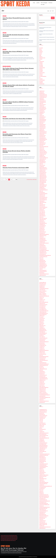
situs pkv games (8, 535)
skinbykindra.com (42, 260)
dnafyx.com (41, 123)
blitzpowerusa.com (42, 460)
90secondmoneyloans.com (43, 146)
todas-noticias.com (42, 424)
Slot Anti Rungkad (44, 2)
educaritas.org (41, 110)
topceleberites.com (42, 173)
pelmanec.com (41, 413)
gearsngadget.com (42, 161)
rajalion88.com (41, 99)
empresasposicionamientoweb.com (45, 255)
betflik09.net (41, 113)
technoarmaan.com (42, 254)
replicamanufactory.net (43, 168)
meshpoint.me (41, 439)
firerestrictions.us (42, 344)
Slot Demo (50, 2)
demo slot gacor (42, 72)
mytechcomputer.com (43, 271)
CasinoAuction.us (42, 372)
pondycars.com (41, 230)
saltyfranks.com (42, 318)
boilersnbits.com (42, 456)
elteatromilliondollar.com (43, 445)
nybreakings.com (42, 241)
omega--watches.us (42, 293)
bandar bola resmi (42, 57)
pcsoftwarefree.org (42, 120)
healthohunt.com (42, 194)
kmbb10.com (41, 468)
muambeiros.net (42, 346)
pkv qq (40, 49)
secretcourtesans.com (43, 94)
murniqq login (11, 539)
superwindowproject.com (43, 378)
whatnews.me (41, 209)
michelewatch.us (42, 292)
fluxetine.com (41, 367)
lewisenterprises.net (42, 119)
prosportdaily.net (42, 214)
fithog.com (41, 355)
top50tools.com (41, 315)
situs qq (40, 50)
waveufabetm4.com (42, 182)
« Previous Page (29, 179)
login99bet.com (41, 93)
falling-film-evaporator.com (43, 497)
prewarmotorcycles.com (43, 304)
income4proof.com (42, 109)
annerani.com (41, 319)
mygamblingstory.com (43, 409)
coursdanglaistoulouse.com (43, 288)
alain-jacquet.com (42, 436)
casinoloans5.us (42, 371)
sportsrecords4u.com (42, 172)
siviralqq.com (41, 493)
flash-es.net (41, 489)
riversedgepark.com (42, 102)
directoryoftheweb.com (43, 415)
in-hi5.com (41, 421)
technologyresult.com (43, 131)
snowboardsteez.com (42, 465)
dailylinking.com (42, 121)
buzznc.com (41, 257)
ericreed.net (41, 366)
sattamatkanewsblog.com (43, 503)
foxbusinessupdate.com (43, 483)
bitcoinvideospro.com (42, 434)
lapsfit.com (41, 163)
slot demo (41, 71)
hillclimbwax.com (42, 518)
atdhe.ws (40, 361)
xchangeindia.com (42, 245)
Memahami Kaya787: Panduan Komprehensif (46, 37)
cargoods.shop (41, 431)
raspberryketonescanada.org (44, 234)
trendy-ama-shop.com (43, 218)
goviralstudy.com (42, 383)
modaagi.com (41, 326)
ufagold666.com (42, 224)
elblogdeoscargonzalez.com (44, 350)
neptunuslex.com (42, 289)
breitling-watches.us (42, 294)
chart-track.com (42, 336)
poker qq (40, 56)
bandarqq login (41, 83)
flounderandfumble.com (43, 193)
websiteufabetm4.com (43, 184)
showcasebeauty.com (42, 309)
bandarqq (41, 62)
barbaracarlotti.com (42, 388)
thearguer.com (41, 473)
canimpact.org (41, 382)
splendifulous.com (42, 171)
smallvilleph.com (42, 328)
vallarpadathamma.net (43, 447)
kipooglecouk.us (42, 373)
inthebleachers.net (42, 391)
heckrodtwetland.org (42, 362)
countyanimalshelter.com (43, 510)
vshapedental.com (42, 238)
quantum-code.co (42, 208)
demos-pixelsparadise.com (43, 302)
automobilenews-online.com (44, 250)
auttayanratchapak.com (43, 442)
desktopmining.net (42, 389)
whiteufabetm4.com (42, 186)
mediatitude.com (42, 303)
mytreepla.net (41, 166)
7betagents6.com (42, 156)
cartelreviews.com (42, 140)
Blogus (31, 556)
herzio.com (41, 420)
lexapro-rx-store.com (42, 392)
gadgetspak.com (42, 160)
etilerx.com (41, 191)
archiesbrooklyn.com (42, 345)
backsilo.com (41, 492)
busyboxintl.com (42, 441)
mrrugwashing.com (42, 487)
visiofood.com (41, 220)
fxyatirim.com (41, 129)
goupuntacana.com (42, 100)
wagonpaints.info (42, 204)
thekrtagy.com (41, 244)
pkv (39, 60)
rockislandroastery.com (43, 265)
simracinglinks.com (42, 305)
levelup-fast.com (42, 165)
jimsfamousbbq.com (42, 282)
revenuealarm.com (42, 267)
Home (34, 2)
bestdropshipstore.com (43, 139)
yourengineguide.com (43, 240)
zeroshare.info (41, 323)
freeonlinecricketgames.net (44, 341)
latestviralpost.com (42, 457)
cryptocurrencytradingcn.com (44, 504)
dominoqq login (8, 536)
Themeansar (35, 556)
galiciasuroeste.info (42, 329)
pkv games (41, 65)
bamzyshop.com (42, 229)
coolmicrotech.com (42, 246)
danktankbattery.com (42, 478)
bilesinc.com (41, 324)
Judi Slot (38, 2)
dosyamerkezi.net (42, 307)
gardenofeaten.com (42, 461)
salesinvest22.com (42, 215)
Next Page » (35, 179)
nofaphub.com (41, 105)
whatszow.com (41, 134)
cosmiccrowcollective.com (43, 435)
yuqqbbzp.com (41, 155)
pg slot (2, 539)
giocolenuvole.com (42, 124)
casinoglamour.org (42, 398)
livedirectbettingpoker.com (43, 482)
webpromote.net (42, 351)
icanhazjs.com (41, 381)
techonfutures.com (42, 231)
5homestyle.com (42, 402)
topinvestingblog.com (43, 314)
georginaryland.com (42, 357)
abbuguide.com (41, 130)
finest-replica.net (42, 212)
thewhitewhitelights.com (43, 360)
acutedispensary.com (42, 502)
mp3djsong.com (42, 287)
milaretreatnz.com (42, 325)
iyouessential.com (42, 125)
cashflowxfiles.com (42, 467)
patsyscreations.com (42, 108)
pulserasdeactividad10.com (43, 387)
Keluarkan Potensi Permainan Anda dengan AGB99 (16, 167)
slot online (42, 4)
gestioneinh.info (42, 213)
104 (16, 179)
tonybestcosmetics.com (43, 256)
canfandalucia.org (42, 239)
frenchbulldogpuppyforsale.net (44, 394)
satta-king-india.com (42, 151)
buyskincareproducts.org (43, 393)
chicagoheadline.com (42, 97)
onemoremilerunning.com (43, 463)
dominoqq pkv (41, 61)
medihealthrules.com (42, 235)
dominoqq (41, 51)
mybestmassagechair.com (43, 365)
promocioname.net (42, 339)
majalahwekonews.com (43, 410)
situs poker (41, 66)
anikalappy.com (41, 187)
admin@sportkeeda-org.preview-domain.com (11, 21)
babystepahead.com (42, 514)
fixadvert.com (41, 297)
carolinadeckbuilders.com (43, 313)
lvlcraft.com (41, 145)
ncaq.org (40, 114)
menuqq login (3, 535)
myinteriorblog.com (42, 225)
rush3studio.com (42, 418)
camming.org (41, 98)
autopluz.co (41, 298)
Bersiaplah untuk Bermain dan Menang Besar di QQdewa (17, 118)
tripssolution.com (42, 150)
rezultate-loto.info (42, 170)
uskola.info (41, 203)
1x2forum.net (41, 92)
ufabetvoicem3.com (42, 181)
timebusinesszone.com (43, 523)
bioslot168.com (41, 272)
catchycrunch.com (42, 104)
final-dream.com (42, 210)
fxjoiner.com (41, 259)
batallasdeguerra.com (43, 330)
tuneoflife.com (41, 525)
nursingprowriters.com (43, 499)
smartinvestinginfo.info (43, 197)
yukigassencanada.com (43, 152)
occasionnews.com (42, 520)
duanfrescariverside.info (43, 189)
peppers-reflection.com (43, 524)
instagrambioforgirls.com (43, 466)
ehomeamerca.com (42, 135)
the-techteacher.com (42, 249)
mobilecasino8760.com (43, 368)
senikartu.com (41, 425)
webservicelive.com (42, 275)
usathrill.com (41, 236)
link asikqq (41, 70)
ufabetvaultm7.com (42, 178)
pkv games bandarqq (42, 76)
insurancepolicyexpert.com (43, 310)
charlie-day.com (42, 481)
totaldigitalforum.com (43, 252)
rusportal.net (41, 426)
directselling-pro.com (42, 266)
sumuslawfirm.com (42, 498)
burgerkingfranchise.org (43, 446)
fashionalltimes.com (42, 251)
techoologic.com (42, 233)
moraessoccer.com (42, 334)
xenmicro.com (41, 115)
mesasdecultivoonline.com (43, 455)
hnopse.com (41, 519)
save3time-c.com (42, 299)
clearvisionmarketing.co (43, 207)
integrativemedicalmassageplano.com (45, 486)
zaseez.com (41, 103)
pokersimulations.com (43, 167)
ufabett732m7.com (42, 219)
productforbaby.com (42, 451)
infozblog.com (41, 347)
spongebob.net (41, 440)
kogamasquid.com (42, 396)
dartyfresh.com (41, 118)
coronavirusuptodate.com (43, 157)
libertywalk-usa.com (42, 283)
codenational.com (42, 262)
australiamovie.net (42, 284)
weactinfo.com (41, 471)
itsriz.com (41, 430)
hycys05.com (41, 462)
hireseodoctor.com (42, 162)
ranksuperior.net (42, 513)
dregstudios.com (42, 331)
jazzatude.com (41, 320)
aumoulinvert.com (42, 376)
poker (40, 55)
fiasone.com (41, 477)
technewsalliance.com (43, 198)
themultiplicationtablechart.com (44, 397)
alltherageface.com (42, 261)
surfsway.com (41, 141)
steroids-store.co (42, 352)
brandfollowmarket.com (43, 508)
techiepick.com (41, 228)
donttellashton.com (42, 416)
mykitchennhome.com (43, 375)
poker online (5, 540)
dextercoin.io (41, 399)
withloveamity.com (42, 126)
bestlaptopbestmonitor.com (43, 356)
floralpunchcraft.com (42, 476)
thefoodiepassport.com (43, 377)
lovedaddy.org (41, 484)
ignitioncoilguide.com (42, 270)
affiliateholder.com (42, 528)
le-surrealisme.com (42, 308)
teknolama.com (41, 450)
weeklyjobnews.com (42, 509)
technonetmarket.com (43, 199)
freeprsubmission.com (43, 223)
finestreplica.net (42, 192)
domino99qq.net (42, 414)
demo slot (41, 73)
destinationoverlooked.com (43, 515)
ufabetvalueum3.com (42, 177)
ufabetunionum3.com (43, 176)
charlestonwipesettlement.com (44, 507)
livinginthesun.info (42, 429)
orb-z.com (41, 452)
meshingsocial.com (42, 472)
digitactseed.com (42, 144)
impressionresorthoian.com (43, 494)
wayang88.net (41, 183)
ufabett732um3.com (42, 202)
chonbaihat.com (42, 349)
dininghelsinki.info (42, 188)
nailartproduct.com (42, 142)
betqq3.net (41, 370)
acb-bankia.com (42, 488)
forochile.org (41, 335)
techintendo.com (42, 136)
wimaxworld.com (42, 340)
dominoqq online (42, 67)
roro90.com (41, 419)
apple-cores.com (42, 386)
